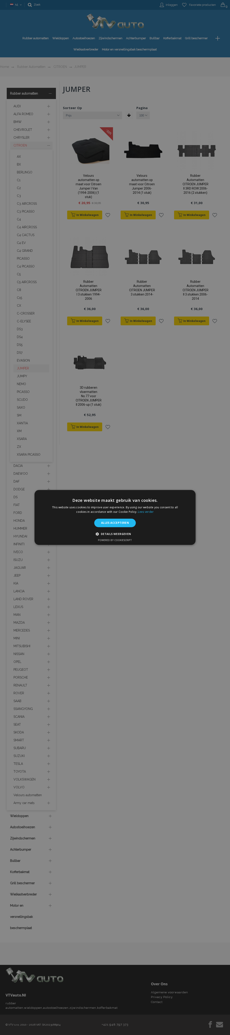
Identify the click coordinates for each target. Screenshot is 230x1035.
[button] (115, 534)
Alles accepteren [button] (115, 523)
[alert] (115, 517)
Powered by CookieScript (115, 540)
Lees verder (146, 512)
